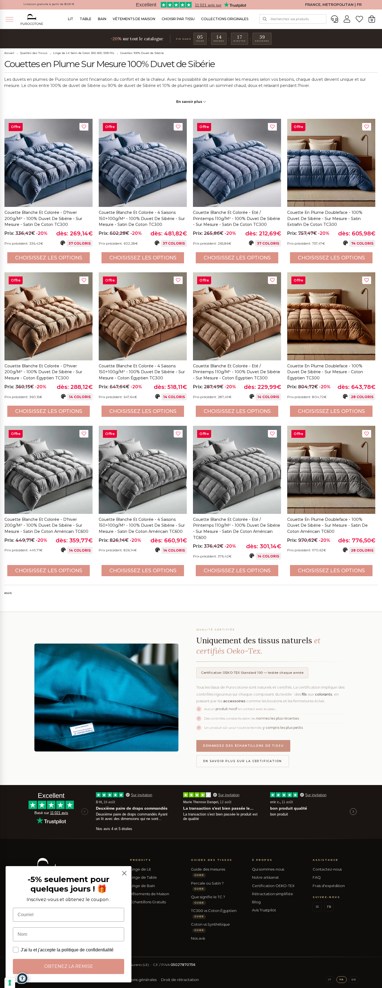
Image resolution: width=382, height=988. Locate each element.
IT (330, 979)
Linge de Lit (140, 869)
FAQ (317, 877)
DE (354, 979)
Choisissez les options (48, 258)
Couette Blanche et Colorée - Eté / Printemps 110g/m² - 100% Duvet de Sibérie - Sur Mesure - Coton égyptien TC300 (236, 371)
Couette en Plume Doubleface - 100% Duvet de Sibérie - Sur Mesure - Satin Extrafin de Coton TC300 (324, 218)
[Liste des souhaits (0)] (359, 19)
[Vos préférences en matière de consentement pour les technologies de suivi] (9, 982)
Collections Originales (224, 19)
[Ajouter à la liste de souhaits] (83, 127)
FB (329, 907)
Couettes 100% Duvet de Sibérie (142, 53)
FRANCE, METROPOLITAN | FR (333, 5)
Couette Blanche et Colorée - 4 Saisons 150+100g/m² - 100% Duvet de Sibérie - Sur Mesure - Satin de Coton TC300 (142, 218)
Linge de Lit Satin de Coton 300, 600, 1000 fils (83, 53)
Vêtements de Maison (134, 19)
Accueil (9, 53)
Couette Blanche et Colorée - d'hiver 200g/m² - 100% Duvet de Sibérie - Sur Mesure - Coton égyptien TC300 (43, 371)
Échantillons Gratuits (148, 902)
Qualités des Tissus (34, 53)
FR (341, 979)
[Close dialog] (124, 873)
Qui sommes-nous (268, 869)
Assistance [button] (325, 859)
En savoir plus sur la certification (242, 761)
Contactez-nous (327, 869)
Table (85, 19)
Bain (102, 19)
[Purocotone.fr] (32, 19)
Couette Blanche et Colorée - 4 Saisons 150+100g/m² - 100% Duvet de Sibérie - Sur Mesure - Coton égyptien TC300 (142, 371)
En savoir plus (189, 102)
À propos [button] (262, 859)
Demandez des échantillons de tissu (243, 746)
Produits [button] (140, 859)
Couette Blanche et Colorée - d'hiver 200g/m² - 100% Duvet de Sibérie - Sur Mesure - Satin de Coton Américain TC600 (46, 525)
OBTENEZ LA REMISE (68, 966)
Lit (70, 19)
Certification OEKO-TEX (273, 885)
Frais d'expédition (329, 885)
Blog (256, 902)
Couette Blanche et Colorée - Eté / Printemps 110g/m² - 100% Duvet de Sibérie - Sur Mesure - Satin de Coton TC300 (236, 218)
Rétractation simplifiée (272, 894)
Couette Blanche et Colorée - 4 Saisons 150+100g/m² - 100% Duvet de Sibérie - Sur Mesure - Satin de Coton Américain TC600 (142, 525)
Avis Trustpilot (264, 910)
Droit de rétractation (180, 979)
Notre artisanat (265, 877)
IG (317, 907)
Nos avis (198, 938)
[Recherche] (265, 19)
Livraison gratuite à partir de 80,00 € (48, 4)
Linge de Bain (142, 885)
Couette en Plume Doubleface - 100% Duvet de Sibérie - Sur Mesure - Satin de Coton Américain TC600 (327, 525)
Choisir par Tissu (178, 19)
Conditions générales (137, 979)
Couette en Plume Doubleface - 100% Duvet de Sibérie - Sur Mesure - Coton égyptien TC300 (325, 371)
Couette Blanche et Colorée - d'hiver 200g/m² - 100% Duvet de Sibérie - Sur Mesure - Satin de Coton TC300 (43, 218)
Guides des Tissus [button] (211, 859)
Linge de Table (143, 877)
